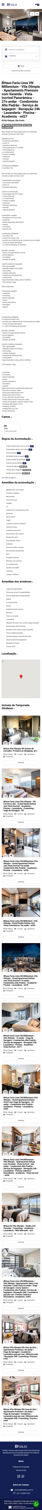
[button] (1, 35)
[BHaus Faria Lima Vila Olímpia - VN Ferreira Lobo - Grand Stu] (21, 783)
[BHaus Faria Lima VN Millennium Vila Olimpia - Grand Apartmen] (21, 842)
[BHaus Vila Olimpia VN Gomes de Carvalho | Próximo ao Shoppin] (21, 730)
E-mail (21, 66)
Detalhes (21, 762)
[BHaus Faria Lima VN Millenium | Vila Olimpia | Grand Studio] (21, 902)
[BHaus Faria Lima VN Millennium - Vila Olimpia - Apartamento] (21, 1141)
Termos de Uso (21, 1470)
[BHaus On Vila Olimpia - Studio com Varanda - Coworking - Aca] (21, 1207)
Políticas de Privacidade (21, 1467)
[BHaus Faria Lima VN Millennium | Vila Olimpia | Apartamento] (21, 1262)
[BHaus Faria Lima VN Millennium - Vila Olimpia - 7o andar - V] (21, 1017)
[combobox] (24, 56)
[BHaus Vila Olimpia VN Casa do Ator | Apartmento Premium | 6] (21, 1329)
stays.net (23, 1506)
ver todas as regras (8, 478)
